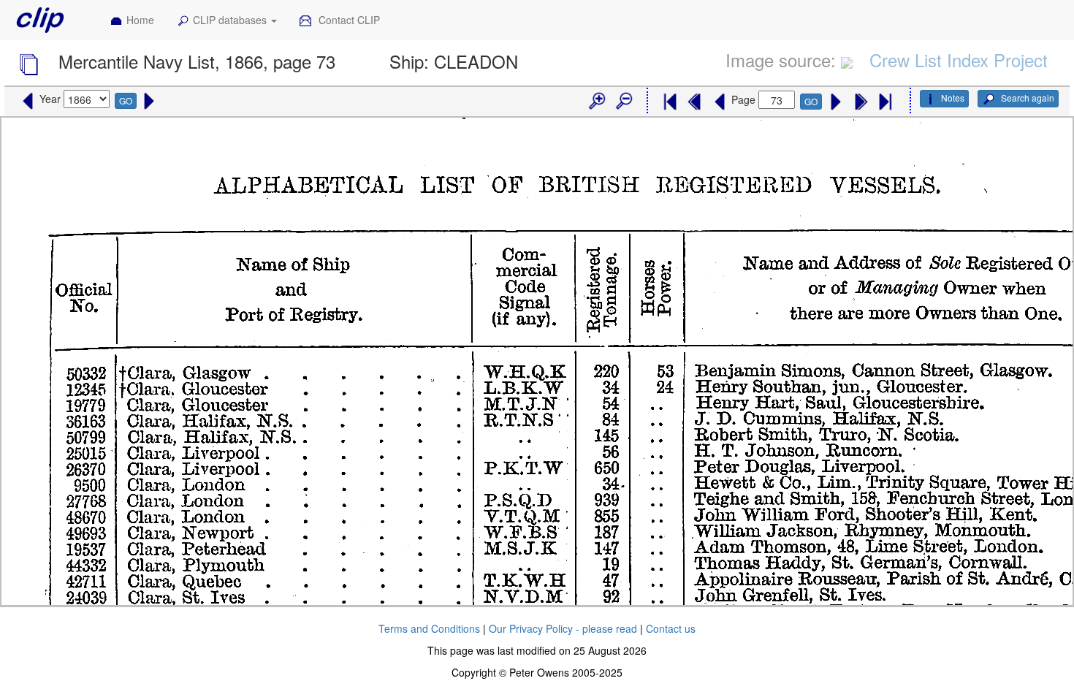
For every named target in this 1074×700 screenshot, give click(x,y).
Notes (952, 97)
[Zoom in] (596, 102)
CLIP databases (231, 19)
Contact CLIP (348, 19)
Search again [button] (1026, 97)
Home (140, 19)
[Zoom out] (623, 102)
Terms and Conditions (429, 628)
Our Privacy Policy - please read (563, 628)
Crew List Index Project (958, 59)
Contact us (671, 628)
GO (125, 100)
